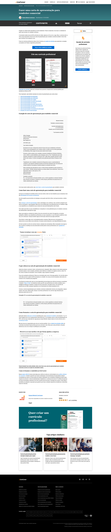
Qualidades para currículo (23, 504)
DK (41, 511)
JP (67, 511)
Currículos (52, 2)
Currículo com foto (22, 500)
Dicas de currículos (22, 495)
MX (74, 511)
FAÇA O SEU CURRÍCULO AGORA (43, 47)
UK (47, 515)
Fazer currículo (82, 69)
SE (37, 515)
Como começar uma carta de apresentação (45, 504)
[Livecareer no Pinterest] (86, 479)
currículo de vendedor (51, 316)
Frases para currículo (22, 502)
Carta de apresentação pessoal (43, 506)
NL (77, 511)
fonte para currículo (31, 316)
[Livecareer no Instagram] (89, 479)
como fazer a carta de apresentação (44, 187)
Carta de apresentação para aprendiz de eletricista (31, 105)
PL (27, 515)
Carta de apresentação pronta (43, 495)
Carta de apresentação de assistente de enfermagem (32, 109)
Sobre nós (72, 2)
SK (41, 515)
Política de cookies (58, 500)
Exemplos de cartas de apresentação (28, 110)
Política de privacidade (59, 495)
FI (47, 511)
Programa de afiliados (59, 502)
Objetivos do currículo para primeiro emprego (26, 506)
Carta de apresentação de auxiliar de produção (30, 101)
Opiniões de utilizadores (59, 493)
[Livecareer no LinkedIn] (83, 479)
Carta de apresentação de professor (28, 102)
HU (57, 511)
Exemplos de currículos (23, 491)
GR (54, 511)
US (51, 515)
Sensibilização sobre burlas (60, 506)
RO (31, 515)
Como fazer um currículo (23, 493)
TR (44, 515)
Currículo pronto (22, 498)
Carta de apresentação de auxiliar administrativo (31, 104)
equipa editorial (25, 374)
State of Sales (27, 283)
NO (81, 511)
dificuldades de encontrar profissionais (30, 195)
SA (34, 515)
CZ (34, 511)
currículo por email (23, 320)
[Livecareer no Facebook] (79, 479)
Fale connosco (58, 504)
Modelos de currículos (23, 489)
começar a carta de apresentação (29, 203)
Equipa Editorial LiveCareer (28, 17)
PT (27, 511)
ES (44, 511)
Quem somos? (57, 489)
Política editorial (58, 491)
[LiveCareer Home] (20, 2)
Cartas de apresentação (62, 2)
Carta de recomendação (42, 500)
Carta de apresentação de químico (28, 107)
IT (64, 511)
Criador (46, 2)
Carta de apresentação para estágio (28, 99)
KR (71, 511)
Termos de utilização (59, 498)
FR (51, 511)
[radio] (67, 400)
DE (37, 511)
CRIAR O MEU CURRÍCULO (43, 70)
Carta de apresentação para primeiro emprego (46, 498)
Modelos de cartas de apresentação (44, 489)
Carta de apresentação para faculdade (44, 502)
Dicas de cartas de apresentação (43, 493)
